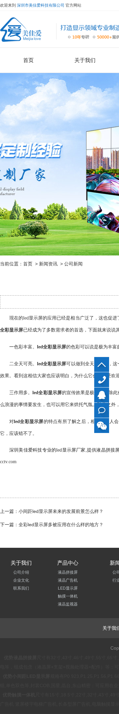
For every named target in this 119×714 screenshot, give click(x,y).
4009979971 (101, 379)
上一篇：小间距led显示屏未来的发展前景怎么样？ (51, 511)
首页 (28, 60)
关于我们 (85, 60)
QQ (101, 395)
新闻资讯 (48, 263)
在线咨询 (101, 410)
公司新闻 (73, 263)
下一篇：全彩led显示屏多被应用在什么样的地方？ (51, 524)
